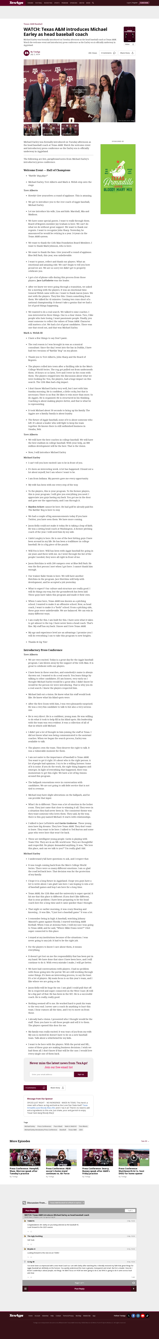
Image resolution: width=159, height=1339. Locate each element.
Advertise (45, 1316)
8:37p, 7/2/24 (131, 1249)
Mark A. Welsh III (70, 1126)
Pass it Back (58, 1126)
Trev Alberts (83, 1126)
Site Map (78, 1316)
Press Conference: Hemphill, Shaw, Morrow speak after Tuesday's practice (24, 1171)
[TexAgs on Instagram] (138, 1316)
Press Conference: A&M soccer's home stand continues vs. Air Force (58, 1171)
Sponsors (73, 3)
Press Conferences (44, 1126)
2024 (80, 1130)
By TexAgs (35, 52)
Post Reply (30, 1210)
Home (31, 1316)
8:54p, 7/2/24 (131, 1262)
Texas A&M (72, 1130)
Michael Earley (30, 1126)
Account (37, 1316)
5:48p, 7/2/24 (131, 1236)
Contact (58, 1316)
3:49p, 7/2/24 (131, 1221)
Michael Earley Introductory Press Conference (41, 1130)
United (81, 3)
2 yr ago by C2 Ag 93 (49, 1217)
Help (52, 1316)
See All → (145, 1141)
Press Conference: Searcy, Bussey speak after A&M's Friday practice (96, 1171)
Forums (30, 3)
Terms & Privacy (68, 1316)
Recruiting (48, 3)
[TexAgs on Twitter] (129, 1316)
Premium (65, 3)
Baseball (63, 1130)
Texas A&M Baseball (33, 24)
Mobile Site (87, 1316)
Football (38, 3)
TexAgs (15, 1176)
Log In (129, 3)
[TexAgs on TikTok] (147, 1316)
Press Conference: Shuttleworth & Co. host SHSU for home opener (131, 1171)
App (94, 1316)
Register (135, 3)
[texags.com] (16, 3)
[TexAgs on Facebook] (133, 1316)
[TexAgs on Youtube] (143, 1316)
